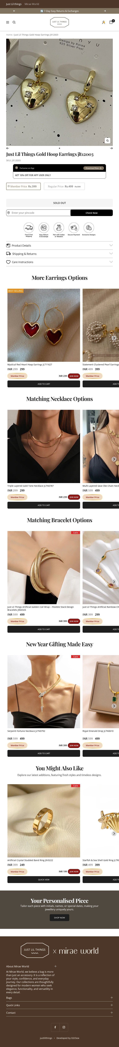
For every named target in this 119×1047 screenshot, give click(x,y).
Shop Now (59, 917)
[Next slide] (114, 338)
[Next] (111, 148)
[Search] (14, 22)
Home (9, 34)
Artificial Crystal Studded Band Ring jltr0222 (30, 860)
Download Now (92, 168)
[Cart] (111, 22)
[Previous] (7, 148)
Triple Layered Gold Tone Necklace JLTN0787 (30, 485)
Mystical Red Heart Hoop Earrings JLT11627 (29, 364)
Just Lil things (14, 4)
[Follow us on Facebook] (55, 1027)
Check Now (91, 212)
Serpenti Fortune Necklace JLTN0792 (26, 730)
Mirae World (32, 4)
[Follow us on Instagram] (64, 1027)
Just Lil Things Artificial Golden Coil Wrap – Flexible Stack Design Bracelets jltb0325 (40, 608)
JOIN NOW (74, 376)
